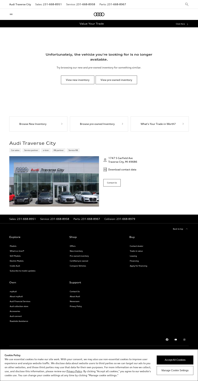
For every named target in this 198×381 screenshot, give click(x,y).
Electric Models (17, 261)
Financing (134, 261)
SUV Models (15, 256)
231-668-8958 (85, 4)
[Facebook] (167, 339)
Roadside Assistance (19, 321)
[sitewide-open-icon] (187, 4)
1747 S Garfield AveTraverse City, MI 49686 (122, 160)
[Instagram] (184, 339)
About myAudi (16, 296)
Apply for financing (138, 266)
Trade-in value (136, 251)
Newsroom (75, 301)
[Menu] (11, 14)
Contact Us (75, 291)
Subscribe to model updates (22, 271)
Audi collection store (19, 306)
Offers (72, 246)
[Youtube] (175, 339)
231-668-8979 (125, 218)
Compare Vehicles (78, 266)
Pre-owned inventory (79, 256)
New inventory (76, 251)
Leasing (133, 256)
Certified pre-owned (79, 261)
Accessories (15, 311)
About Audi (75, 296)
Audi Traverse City (20, 4)
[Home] (99, 14)
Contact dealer (136, 246)
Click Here (180, 24)
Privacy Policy (76, 306)
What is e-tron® (17, 251)
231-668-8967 (116, 4)
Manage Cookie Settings (175, 370)
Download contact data (122, 169)
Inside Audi (15, 266)
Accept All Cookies (175, 360)
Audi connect (16, 316)
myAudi (13, 291)
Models (13, 246)
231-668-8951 (52, 4)
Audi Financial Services (20, 301)
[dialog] (99, 365)
